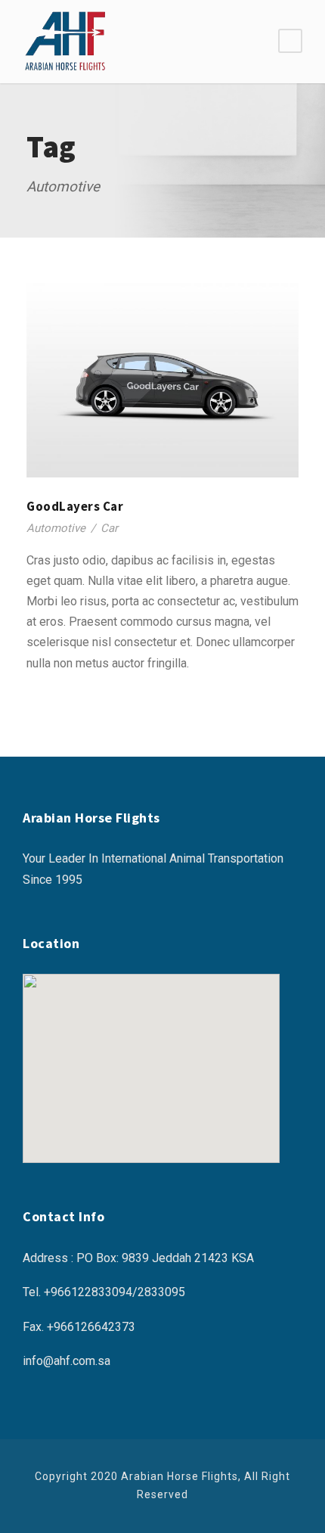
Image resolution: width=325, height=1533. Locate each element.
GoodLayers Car (74, 506)
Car (109, 528)
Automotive (55, 528)
